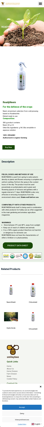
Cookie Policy (22, 424)
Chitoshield (33, 302)
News (9, 376)
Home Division (12, 371)
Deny (22, 413)
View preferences (22, 420)
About (9, 369)
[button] (40, 386)
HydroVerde (11, 328)
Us (12, 369)
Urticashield (33, 329)
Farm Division (12, 374)
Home (9, 366)
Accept (22, 407)
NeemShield (11, 302)
